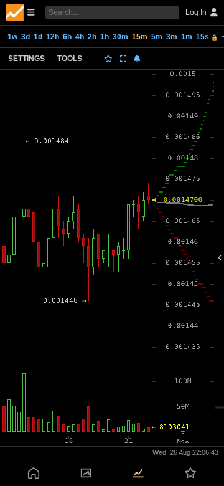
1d (38, 36)
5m (156, 36)
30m (120, 36)
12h (52, 36)
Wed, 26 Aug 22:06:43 (185, 452)
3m (171, 36)
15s (207, 36)
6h (67, 36)
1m (186, 36)
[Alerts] (137, 58)
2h (92, 36)
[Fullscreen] (123, 58)
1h (104, 36)
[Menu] (20, 12)
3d (25, 36)
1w (12, 36)
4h (79, 36)
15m (139, 36)
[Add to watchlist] (108, 58)
